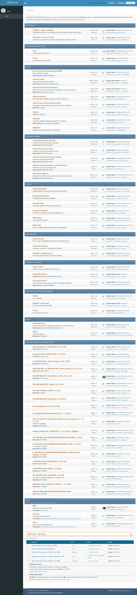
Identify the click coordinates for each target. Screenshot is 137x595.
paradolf (44, 75)
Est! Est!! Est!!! (126, 356)
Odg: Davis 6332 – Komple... (114, 198)
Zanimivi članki (38, 267)
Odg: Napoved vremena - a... (114, 91)
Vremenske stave (39, 323)
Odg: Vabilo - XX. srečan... (113, 364)
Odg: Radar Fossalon (112, 169)
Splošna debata (45, 518)
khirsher (126, 269)
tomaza (125, 407)
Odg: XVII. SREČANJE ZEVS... (114, 400)
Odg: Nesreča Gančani (112, 517)
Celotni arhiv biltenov (112, 509)
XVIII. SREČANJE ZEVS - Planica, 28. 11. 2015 (48, 384)
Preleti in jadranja (65, 518)
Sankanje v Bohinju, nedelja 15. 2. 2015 (47, 390)
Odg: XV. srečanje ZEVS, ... (113, 415)
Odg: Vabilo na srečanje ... (113, 371)
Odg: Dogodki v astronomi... (114, 305)
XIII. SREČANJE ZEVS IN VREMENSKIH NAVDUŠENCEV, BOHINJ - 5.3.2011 (57, 437)
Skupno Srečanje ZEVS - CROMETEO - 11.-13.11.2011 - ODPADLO (56, 431)
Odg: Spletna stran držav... (113, 152)
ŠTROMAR (51, 75)
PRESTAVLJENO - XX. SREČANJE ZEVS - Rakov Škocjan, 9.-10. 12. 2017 (57, 369)
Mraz (122, 517)
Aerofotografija (54, 518)
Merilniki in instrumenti (41, 196)
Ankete (35, 332)
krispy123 (126, 114)
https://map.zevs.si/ (53, 17)
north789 (128, 220)
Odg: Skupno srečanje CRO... (114, 487)
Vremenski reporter (40, 281)
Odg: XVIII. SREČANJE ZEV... (113, 386)
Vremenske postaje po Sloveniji (44, 140)
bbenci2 (127, 191)
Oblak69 (125, 349)
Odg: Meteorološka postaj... (114, 160)
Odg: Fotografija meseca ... (113, 276)
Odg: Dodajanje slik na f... (113, 40)
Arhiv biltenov (44, 510)
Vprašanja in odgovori (40, 174)
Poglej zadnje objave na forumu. (38, 571)
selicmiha (125, 471)
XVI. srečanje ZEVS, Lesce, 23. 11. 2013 (46, 406)
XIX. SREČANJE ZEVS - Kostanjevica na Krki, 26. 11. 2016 (52, 376)
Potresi (35, 310)
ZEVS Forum (12, 2)
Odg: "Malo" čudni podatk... (114, 241)
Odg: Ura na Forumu (111, 32)
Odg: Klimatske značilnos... (113, 114)
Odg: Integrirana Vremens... (114, 227)
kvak (68, 579)
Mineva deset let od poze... (114, 269)
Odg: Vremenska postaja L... (114, 144)
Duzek (125, 386)
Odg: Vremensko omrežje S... (114, 256)
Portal (35, 58)
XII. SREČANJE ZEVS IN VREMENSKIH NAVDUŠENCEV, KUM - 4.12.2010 (57, 444)
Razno (35, 522)
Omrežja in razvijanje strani (42, 253)
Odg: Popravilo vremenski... (114, 177)
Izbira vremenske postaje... (114, 206)
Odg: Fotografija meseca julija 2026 (43, 549)
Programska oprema (40, 246)
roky (47, 92)
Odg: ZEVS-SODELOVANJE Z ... (114, 53)
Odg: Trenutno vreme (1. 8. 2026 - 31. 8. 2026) (46, 552)
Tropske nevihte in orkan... (113, 107)
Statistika (36, 119)
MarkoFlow (126, 40)
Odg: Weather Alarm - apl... (113, 248)
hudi (126, 53)
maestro (125, 371)
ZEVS (34, 51)
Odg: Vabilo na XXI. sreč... (113, 349)
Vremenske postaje (40, 189)
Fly (124, 248)
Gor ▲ (129, 590)
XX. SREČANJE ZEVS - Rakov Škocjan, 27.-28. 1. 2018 (51, 361)
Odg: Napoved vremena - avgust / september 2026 (48, 556)
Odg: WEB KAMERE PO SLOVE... (115, 220)
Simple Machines (44, 590)
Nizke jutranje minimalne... (113, 74)
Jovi (119, 424)
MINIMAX (123, 130)
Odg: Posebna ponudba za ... (114, 191)
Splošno (36, 112)
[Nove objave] (28, 31)
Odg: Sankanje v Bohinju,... (113, 393)
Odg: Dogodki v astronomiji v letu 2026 (44, 545)
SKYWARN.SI (44, 527)
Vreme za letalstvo (75, 518)
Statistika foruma (35, 564)
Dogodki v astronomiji (41, 303)
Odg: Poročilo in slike (112, 378)
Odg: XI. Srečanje (111, 456)
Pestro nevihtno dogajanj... (113, 284)
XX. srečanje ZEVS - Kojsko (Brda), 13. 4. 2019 (49, 354)
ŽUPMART (127, 487)
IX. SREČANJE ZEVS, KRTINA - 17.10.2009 (47, 469)
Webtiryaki (111, 590)
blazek (43, 108)
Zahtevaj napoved (39, 96)
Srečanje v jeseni (111, 424)
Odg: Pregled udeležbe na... (114, 494)
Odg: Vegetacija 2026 (112, 130)
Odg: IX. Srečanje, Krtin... (113, 471)
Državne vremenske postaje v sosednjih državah (50, 165)
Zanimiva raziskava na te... (113, 335)
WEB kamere (37, 218)
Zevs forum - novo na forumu (43, 37)
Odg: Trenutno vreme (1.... (113, 83)
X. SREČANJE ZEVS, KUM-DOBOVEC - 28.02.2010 (50, 461)
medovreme (57, 276)
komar (57, 84)
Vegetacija (36, 128)
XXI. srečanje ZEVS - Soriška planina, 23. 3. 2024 (49, 347)
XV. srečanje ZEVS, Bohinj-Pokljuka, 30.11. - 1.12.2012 (52, 413)
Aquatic (43, 393)
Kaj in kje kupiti (38, 203)
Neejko (64, 579)
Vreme (127, 256)
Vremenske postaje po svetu (43, 149)
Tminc (126, 60)
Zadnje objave (33, 538)
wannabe (126, 83)
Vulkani (35, 296)
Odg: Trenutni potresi (112, 313)
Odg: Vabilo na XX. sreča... (113, 356)
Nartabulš (123, 378)
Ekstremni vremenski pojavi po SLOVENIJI (47, 71)
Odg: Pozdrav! (110, 526)
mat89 (43, 92)
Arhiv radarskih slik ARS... (113, 213)
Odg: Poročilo (110, 479)
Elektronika (37, 225)
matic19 (123, 509)
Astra (121, 448)
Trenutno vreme (38, 79)
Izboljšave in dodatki (40, 211)
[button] (25, 3)
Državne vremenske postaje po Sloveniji (47, 157)
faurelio (59, 579)
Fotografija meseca (40, 274)
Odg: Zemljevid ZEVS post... (114, 60)
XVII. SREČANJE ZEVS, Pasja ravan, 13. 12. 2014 (49, 399)
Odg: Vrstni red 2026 (112, 327)
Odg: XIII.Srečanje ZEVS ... (113, 440)
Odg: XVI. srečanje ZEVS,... (113, 407)
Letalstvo (36, 514)
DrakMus (64, 567)
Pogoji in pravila (123, 590)
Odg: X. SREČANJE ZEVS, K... (114, 464)
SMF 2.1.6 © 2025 (34, 590)
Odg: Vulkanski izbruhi (112, 298)
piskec (126, 241)
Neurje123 (75, 561)
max (125, 177)
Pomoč (116, 590)
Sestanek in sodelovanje (55, 527)
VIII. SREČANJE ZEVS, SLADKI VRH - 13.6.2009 (48, 475)
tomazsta (122, 32)
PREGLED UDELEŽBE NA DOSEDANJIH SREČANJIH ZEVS (52, 491)
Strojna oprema (38, 239)
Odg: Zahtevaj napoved (113, 99)
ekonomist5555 (127, 335)
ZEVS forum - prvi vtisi (69, 527)
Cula (125, 276)
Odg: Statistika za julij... (112, 122)
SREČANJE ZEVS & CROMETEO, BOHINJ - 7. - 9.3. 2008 (52, 484)
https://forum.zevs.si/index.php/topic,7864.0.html (68, 19)
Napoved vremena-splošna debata (45, 87)
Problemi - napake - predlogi (43, 30)
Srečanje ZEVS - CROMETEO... (114, 433)
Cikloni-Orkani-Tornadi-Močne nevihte (47, 103)
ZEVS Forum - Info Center (37, 534)
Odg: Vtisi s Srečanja (112, 448)
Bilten (35, 506)
